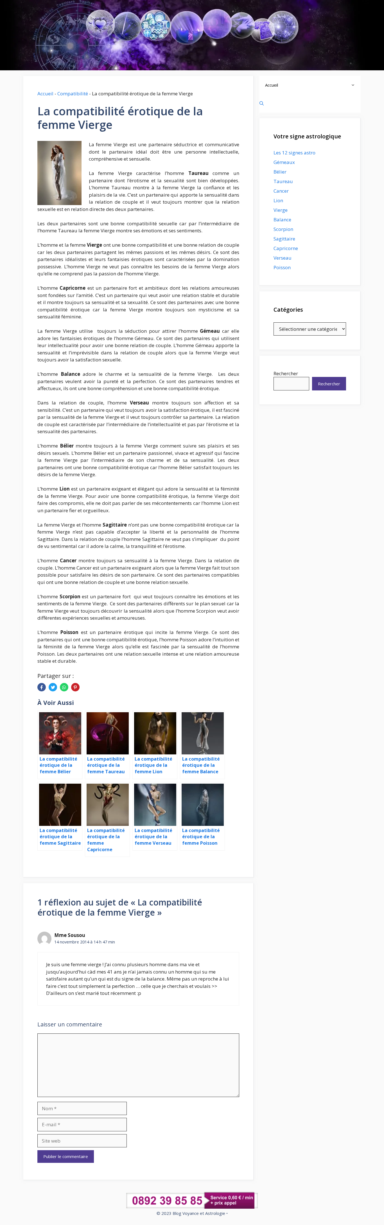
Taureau (283, 181)
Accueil (45, 93)
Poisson (282, 267)
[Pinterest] (75, 687)
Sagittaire (284, 238)
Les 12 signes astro (294, 152)
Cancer (281, 191)
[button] (354, 85)
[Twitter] (53, 687)
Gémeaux (284, 162)
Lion (278, 200)
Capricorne (286, 248)
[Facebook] (41, 687)
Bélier (280, 171)
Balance (282, 219)
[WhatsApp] (64, 687)
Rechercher (286, 373)
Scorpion (283, 229)
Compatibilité (72, 93)
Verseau (283, 258)
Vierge (281, 210)
